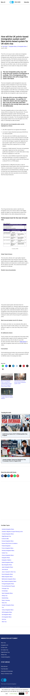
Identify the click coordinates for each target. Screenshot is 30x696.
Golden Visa (4, 552)
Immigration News (13, 46)
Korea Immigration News (7, 574)
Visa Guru (11, 687)
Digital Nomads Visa (6, 536)
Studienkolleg (5, 598)
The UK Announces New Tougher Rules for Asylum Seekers (7, 397)
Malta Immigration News (7, 576)
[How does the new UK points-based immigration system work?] (20, 376)
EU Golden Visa (4, 649)
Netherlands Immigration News (9, 579)
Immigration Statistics (6, 560)
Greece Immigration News (8, 555)
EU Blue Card (4, 647)
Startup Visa (4, 595)
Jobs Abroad (5, 569)
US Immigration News (6, 617)
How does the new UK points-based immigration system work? (20, 382)
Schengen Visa (5, 588)
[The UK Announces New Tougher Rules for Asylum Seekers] (7, 391)
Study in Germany (6, 600)
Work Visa (4, 621)
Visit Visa (4, 619)
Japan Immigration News (7, 567)
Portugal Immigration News (8, 583)
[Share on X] (5, 475)
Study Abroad (4, 666)
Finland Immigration (6, 545)
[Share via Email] (17, 475)
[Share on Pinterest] (11, 475)
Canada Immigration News (8, 533)
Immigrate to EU (4, 645)
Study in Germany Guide (6, 673)
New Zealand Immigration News (9, 581)
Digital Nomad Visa (5, 652)
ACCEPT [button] (21, 693)
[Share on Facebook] (2, 475)
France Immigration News (7, 548)
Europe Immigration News (7, 541)
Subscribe (26, 2)
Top (3, 607)
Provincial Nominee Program (8, 586)
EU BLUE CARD (5, 538)
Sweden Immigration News (8, 605)
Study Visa (4, 602)
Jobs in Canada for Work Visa (9, 571)
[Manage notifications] (27, 693)
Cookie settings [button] (13, 693)
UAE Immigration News (7, 612)
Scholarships (5, 590)
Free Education (4, 668)
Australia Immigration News (8, 529)
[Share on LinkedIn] (8, 475)
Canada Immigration (5, 657)
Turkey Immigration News (7, 609)
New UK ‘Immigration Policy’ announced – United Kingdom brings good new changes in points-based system (6, 383)
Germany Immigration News (8, 550)
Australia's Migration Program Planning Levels (12, 531)
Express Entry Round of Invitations (9, 543)
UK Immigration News (22, 46)
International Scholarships (7, 671)
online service (23, 341)
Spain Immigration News (7, 593)
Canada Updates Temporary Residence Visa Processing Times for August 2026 (14, 460)
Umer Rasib (4, 46)
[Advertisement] (15, 20)
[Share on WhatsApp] (14, 475)
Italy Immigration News (7, 564)
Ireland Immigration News (7, 562)
